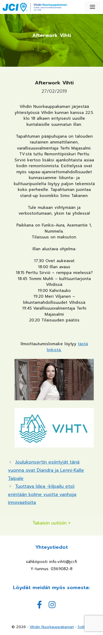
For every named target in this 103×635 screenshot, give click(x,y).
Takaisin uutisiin (49, 523)
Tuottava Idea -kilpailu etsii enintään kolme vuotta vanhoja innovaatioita (42, 494)
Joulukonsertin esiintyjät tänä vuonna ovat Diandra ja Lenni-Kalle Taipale (46, 470)
